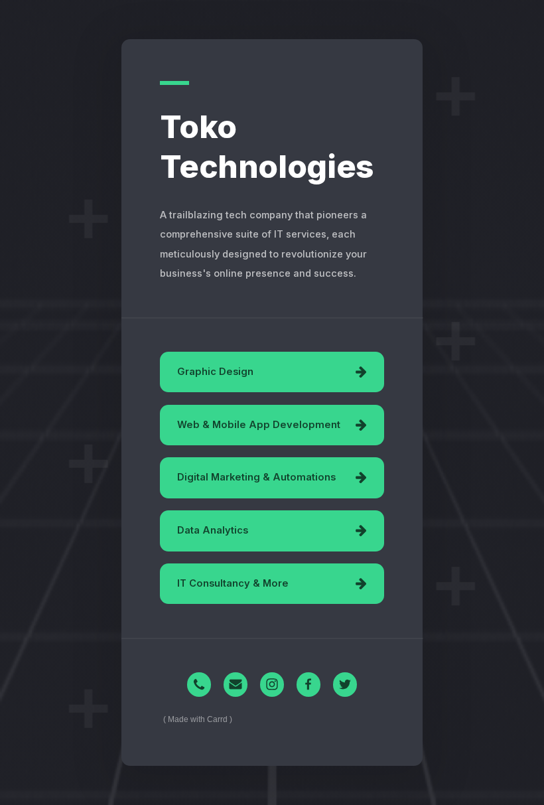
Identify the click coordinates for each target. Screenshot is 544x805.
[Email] (236, 684)
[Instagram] (272, 684)
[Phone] (199, 684)
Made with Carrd (198, 719)
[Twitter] (345, 684)
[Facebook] (309, 684)
